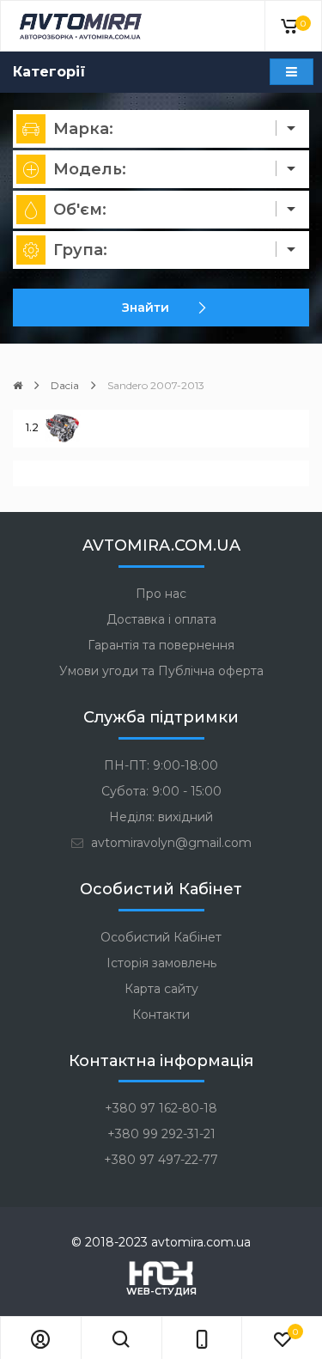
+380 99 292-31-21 (161, 1134)
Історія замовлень (161, 963)
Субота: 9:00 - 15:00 (161, 791)
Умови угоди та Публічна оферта (161, 671)
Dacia (65, 385)
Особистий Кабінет (161, 937)
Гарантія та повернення (161, 645)
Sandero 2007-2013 (155, 385)
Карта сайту (161, 988)
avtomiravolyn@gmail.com (170, 842)
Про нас (161, 593)
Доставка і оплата (161, 619)
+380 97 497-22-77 (161, 1159)
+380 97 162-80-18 (161, 1108)
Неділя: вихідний (161, 817)
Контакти (161, 1014)
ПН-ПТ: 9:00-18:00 (161, 765)
